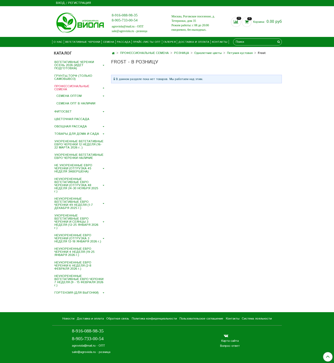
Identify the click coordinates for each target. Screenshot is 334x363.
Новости (68, 318)
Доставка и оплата (193, 42)
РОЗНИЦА (181, 53)
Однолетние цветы (208, 53)
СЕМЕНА (108, 42)
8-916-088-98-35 (125, 15)
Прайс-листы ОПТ (147, 42)
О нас (58, 42)
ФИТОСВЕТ (63, 111)
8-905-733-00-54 (125, 20)
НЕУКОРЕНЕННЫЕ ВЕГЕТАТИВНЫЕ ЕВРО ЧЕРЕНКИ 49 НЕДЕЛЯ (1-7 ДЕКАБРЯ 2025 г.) (73, 203)
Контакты (219, 42)
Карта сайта (230, 341)
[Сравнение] (236, 22)
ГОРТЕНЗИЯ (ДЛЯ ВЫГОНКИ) (76, 293)
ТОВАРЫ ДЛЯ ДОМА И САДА (76, 134)
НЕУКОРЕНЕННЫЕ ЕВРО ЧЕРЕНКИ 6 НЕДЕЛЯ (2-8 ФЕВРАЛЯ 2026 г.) (72, 265)
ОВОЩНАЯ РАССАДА (70, 126)
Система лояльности (257, 318)
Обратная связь (117, 318)
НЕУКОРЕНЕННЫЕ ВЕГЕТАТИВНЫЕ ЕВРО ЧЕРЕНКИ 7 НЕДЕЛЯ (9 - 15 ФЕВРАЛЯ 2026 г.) (78, 281)
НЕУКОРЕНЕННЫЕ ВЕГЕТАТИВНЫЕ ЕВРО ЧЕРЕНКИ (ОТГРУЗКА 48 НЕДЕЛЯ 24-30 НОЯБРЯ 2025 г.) (76, 185)
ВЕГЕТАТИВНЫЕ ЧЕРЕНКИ (82, 42)
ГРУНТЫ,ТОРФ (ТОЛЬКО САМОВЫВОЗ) (73, 77)
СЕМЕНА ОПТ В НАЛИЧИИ (75, 103)
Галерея (170, 42)
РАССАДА (123, 42)
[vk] (226, 336)
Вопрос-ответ (230, 346)
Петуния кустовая (240, 53)
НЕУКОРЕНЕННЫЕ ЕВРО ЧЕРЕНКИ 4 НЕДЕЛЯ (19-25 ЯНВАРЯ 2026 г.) (74, 252)
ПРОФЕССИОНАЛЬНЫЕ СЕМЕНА (144, 53)
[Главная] (113, 53)
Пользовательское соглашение (201, 318)
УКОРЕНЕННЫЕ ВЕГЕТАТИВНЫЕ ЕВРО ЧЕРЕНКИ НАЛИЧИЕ (78, 156)
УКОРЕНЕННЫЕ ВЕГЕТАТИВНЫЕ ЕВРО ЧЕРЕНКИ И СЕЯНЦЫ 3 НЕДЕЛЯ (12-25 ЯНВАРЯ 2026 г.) (76, 221)
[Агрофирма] (79, 22)
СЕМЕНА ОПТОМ (69, 96)
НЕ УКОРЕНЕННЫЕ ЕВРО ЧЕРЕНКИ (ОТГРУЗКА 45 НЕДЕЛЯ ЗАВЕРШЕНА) (73, 168)
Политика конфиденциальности (154, 318)
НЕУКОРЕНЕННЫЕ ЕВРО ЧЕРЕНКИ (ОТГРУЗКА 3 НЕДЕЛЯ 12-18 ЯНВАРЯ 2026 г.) (77, 238)
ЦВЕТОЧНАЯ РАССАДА (71, 119)
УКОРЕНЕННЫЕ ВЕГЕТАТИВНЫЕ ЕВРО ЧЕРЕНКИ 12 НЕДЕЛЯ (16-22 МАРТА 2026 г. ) (78, 144)
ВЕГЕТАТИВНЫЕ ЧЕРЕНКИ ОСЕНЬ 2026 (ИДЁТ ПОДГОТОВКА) (74, 65)
